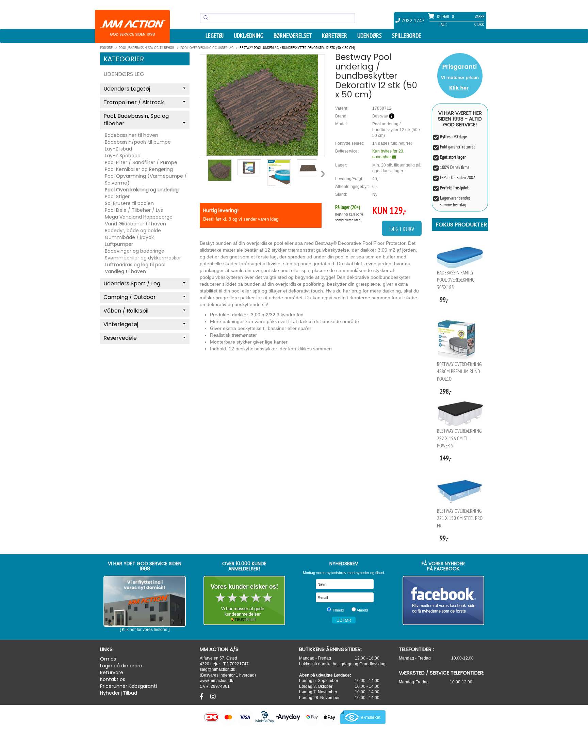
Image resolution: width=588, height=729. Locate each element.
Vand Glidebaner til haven (135, 223)
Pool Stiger (117, 196)
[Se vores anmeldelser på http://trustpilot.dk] (244, 600)
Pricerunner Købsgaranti (128, 686)
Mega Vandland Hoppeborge (139, 216)
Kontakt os (112, 679)
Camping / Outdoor (129, 297)
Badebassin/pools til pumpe (138, 142)
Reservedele (120, 338)
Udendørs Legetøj (126, 89)
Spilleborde (406, 35)
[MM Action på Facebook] (443, 600)
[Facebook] (202, 696)
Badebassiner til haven (131, 135)
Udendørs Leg (123, 74)
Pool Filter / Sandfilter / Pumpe (141, 162)
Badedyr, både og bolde (133, 230)
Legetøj (215, 35)
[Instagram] (213, 696)
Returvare (111, 672)
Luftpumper (119, 244)
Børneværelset (293, 35)
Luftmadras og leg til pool (135, 264)
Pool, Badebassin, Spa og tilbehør (136, 120)
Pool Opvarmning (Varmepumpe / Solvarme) (146, 179)
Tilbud (130, 693)
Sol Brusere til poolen (129, 203)
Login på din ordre (121, 665)
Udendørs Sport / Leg (131, 283)
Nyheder (110, 693)
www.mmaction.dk (216, 680)
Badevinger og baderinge (134, 251)
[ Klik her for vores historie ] (144, 629)
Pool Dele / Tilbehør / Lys (134, 210)
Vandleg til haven (125, 271)
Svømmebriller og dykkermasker (143, 257)
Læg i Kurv (401, 229)
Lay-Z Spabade (123, 155)
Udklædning (248, 35)
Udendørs (369, 35)
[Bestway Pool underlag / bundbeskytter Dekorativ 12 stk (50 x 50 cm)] (262, 105)
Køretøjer (334, 35)
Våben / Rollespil (125, 311)
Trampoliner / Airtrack (133, 102)
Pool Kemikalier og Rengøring (139, 169)
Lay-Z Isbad (118, 148)
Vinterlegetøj (120, 324)
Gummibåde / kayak (129, 237)
